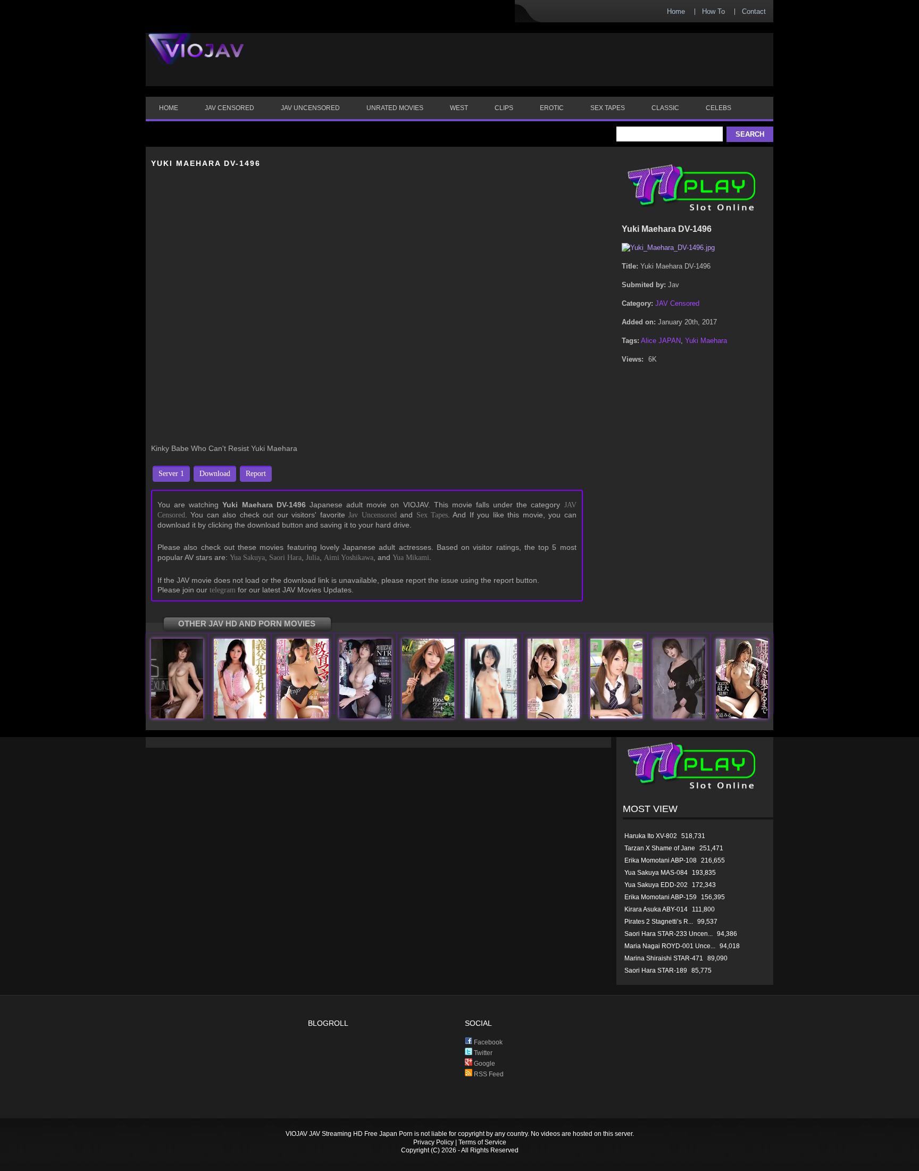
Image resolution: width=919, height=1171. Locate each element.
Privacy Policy (433, 1142)
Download (214, 474)
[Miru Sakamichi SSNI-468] (742, 716)
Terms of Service (482, 1142)
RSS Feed (488, 1074)
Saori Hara (285, 558)
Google (483, 1063)
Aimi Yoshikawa (348, 558)
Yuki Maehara (706, 341)
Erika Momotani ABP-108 (660, 860)
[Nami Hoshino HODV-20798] (177, 716)
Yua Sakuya (247, 558)
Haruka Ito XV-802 (650, 836)
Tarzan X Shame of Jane (659, 848)
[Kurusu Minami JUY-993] (554, 716)
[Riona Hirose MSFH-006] (679, 716)
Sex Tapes (432, 515)
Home (676, 11)
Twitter (482, 1053)
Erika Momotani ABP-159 (660, 897)
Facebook (487, 1042)
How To (713, 11)
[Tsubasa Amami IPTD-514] (616, 716)
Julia (313, 558)
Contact (754, 11)
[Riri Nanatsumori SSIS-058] (365, 716)
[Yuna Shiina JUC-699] (240, 716)
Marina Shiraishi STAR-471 (663, 958)
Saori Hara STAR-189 (655, 970)
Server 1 (171, 474)
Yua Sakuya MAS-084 (656, 872)
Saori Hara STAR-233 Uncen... (668, 934)
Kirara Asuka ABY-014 (656, 909)
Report (256, 474)
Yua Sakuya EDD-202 (656, 885)
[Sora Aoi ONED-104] (491, 716)
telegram (223, 590)
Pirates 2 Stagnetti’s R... (658, 921)
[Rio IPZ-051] (428, 716)
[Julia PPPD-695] (303, 716)
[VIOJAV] (196, 57)
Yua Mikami (410, 558)
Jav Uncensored (372, 515)
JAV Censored (677, 303)
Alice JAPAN (661, 341)
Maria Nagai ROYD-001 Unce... (669, 946)
